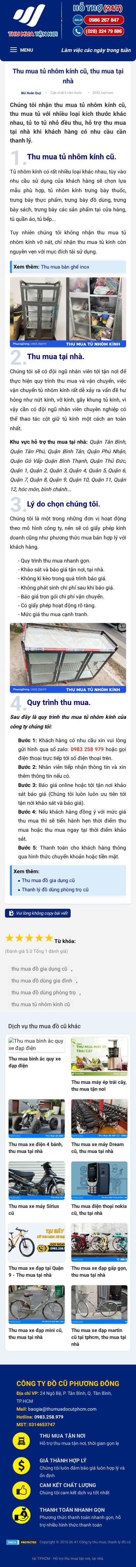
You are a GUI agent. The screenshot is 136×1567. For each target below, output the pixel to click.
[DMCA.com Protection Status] (22, 1542)
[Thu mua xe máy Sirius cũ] (37, 1181)
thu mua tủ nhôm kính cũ (41, 1004)
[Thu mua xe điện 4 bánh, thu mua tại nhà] (37, 1118)
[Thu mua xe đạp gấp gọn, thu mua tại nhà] (99, 1242)
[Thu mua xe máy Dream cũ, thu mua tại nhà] (99, 1118)
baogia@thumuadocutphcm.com (62, 1409)
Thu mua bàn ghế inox (65, 267)
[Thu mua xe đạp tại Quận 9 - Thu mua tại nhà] (37, 1242)
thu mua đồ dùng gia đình (42, 981)
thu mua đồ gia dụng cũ (39, 969)
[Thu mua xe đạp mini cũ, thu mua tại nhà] (37, 1304)
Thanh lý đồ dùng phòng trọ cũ (55, 890)
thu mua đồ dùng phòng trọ (44, 992)
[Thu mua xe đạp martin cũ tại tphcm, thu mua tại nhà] (99, 1304)
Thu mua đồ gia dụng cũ (48, 880)
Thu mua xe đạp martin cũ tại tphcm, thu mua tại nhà (98, 1337)
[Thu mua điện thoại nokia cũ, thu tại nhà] (99, 1181)
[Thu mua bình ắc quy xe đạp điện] (37, 1045)
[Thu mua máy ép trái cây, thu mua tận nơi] (99, 1056)
